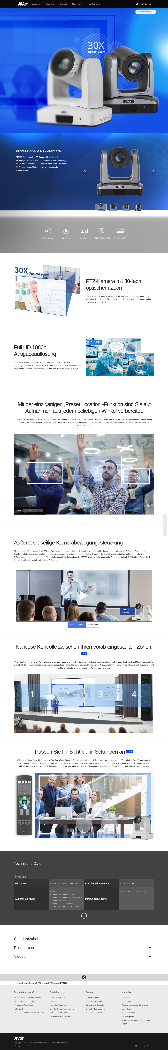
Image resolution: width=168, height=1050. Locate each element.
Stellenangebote (128, 1017)
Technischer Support (94, 1013)
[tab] (165, 517)
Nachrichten (126, 1001)
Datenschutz (26, 1046)
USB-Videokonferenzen (59, 1013)
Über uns (125, 997)
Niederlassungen (128, 1013)
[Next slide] (153, 171)
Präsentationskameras (58, 997)
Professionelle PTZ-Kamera (60, 1017)
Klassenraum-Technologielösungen (27, 997)
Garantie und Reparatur (95, 1005)
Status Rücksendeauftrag (96, 1009)
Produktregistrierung (94, 1001)
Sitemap (17, 1046)
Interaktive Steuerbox (58, 1005)
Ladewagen (54, 1001)
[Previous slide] (85, 171)
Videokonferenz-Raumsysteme (62, 1009)
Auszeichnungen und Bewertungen (135, 1005)
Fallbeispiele (19, 1009)
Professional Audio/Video (23, 1005)
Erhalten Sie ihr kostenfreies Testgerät (29, 1013)
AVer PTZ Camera (77, 625)
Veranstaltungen (128, 1009)
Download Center (92, 997)
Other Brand (93, 625)
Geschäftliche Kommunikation (25, 1001)
